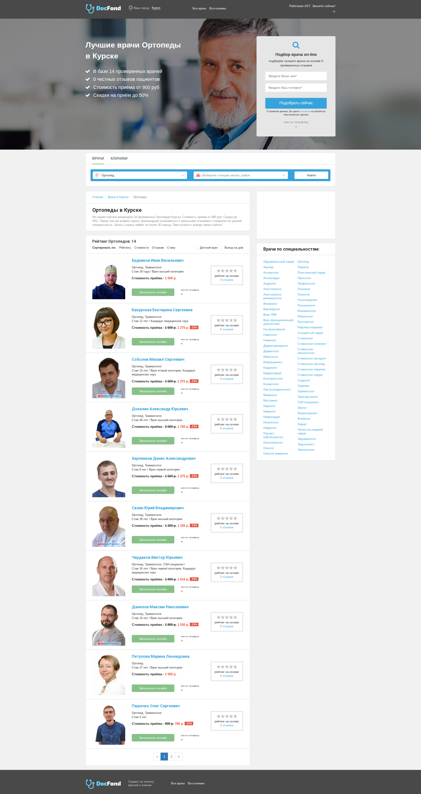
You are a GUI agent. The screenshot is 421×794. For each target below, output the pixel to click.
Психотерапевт (308, 300)
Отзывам (158, 247)
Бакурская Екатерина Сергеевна (162, 310)
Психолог (304, 294)
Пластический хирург (312, 272)
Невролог (269, 411)
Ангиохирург (271, 278)
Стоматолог (305, 338)
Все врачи (199, 8)
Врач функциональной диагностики (278, 321)
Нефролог (270, 428)
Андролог (269, 283)
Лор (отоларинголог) (276, 389)
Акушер (268, 267)
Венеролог (270, 303)
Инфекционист (273, 362)
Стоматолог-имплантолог (306, 351)
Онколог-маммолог (276, 453)
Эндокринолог (307, 438)
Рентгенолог (306, 322)
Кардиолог (270, 367)
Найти (311, 175)
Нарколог (269, 406)
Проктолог (304, 278)
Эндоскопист (306, 444)
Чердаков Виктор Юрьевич (157, 557)
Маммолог (270, 395)
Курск (156, 8)
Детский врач (209, 247)
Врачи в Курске (118, 197)
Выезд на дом (234, 247)
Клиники (119, 158)
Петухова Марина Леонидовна (160, 656)
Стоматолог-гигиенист (312, 343)
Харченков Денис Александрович (164, 458)
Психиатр (304, 289)
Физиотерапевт (308, 413)
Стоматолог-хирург (310, 375)
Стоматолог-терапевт (312, 369)
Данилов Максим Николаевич (160, 607)
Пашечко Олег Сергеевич (156, 706)
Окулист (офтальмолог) (273, 435)
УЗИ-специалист (174, 564)
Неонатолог (271, 422)
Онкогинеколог (273, 442)
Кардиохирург (272, 373)
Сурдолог (304, 380)
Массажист (270, 400)
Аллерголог (271, 272)
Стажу (171, 247)
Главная (97, 197)
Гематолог (270, 334)
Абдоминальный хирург (278, 261)
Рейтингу (125, 247)
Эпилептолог (306, 449)
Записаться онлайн (153, 292)
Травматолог (153, 267)
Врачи (98, 158)
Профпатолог (306, 283)
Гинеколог (270, 340)
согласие (305, 111)
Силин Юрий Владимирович (158, 508)
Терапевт (304, 385)
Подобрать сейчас (296, 103)
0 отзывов (226, 279)
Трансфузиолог (308, 396)
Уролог (302, 407)
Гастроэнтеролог (274, 329)
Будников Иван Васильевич (158, 260)
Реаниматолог (307, 311)
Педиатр (303, 267)
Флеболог (304, 418)
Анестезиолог (272, 289)
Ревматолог (305, 316)
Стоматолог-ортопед (311, 364)
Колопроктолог (273, 378)
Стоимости (141, 247)
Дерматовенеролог (275, 345)
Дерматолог (271, 351)
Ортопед (137, 267)
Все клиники (217, 8)
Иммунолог (270, 356)
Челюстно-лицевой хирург (310, 431)
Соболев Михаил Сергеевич (158, 359)
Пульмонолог (306, 305)
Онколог (268, 448)
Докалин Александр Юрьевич (160, 409)
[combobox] (140, 175)
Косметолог (271, 384)
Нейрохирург (271, 417)
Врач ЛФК (270, 314)
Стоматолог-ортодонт (312, 358)
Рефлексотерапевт (310, 327)
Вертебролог (271, 309)
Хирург (302, 424)
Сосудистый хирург (310, 332)
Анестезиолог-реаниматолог (272, 296)
